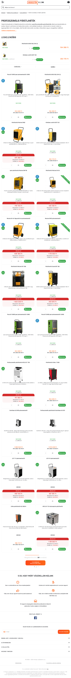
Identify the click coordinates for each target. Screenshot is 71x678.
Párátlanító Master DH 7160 (18, 266)
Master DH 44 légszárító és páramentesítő (18, 218)
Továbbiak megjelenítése (35, 562)
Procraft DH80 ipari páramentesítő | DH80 (18, 314)
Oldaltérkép (18, 663)
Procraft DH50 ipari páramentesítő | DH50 (18, 74)
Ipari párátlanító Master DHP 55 (18, 170)
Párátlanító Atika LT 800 (52, 362)
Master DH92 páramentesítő (52, 218)
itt (47, 669)
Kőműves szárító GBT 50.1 (53, 122)
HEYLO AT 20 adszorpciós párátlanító (53, 506)
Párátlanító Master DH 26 (53, 170)
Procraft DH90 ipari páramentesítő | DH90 (52, 314)
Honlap (3, 12)
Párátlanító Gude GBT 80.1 (52, 266)
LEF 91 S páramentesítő (52, 458)
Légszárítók (23, 12)
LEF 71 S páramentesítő (18, 458)
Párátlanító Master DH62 (18, 122)
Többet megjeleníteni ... (8, 30)
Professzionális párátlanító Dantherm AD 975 (52, 410)
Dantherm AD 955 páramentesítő (18, 410)
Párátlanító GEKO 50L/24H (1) (53, 74)
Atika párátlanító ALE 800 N (18, 506)
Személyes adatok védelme (53, 663)
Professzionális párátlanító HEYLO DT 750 (18, 362)
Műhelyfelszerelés (12, 12)
